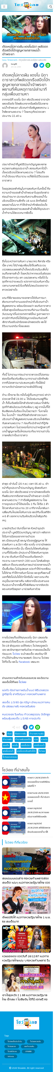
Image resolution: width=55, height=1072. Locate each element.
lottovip (11, 1056)
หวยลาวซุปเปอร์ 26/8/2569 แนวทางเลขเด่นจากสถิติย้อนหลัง (38, 812)
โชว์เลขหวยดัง (12, 60)
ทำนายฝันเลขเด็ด (23, 739)
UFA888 (28, 1051)
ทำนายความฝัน (36, 734)
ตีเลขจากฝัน (20, 734)
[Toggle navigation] (51, 6)
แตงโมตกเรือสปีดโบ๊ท (26, 751)
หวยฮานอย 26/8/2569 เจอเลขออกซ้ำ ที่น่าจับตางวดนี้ (39, 797)
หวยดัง (44, 739)
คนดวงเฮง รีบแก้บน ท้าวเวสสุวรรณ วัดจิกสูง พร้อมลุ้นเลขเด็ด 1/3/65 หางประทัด (26, 716)
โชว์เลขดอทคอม (10, 757)
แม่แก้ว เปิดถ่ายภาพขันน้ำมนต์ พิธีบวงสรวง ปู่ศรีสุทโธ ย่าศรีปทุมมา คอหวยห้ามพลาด (25, 692)
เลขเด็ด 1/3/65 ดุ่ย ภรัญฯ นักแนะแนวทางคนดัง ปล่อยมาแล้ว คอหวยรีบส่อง (26, 704)
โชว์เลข (16, 654)
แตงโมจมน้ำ (39, 745)
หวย (36, 739)
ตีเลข (9, 734)
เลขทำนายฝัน (29, 1046)
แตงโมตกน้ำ (8, 751)
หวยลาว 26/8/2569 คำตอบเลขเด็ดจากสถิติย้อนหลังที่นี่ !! (39, 782)
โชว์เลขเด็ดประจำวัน (15, 1041)
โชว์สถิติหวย (12, 1051)
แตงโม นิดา (26, 745)
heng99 (14, 64)
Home (4, 60)
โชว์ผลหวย (12, 1046)
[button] (35, 66)
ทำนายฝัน (7, 739)
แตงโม (15, 745)
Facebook (24, 662)
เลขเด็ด (6, 745)
